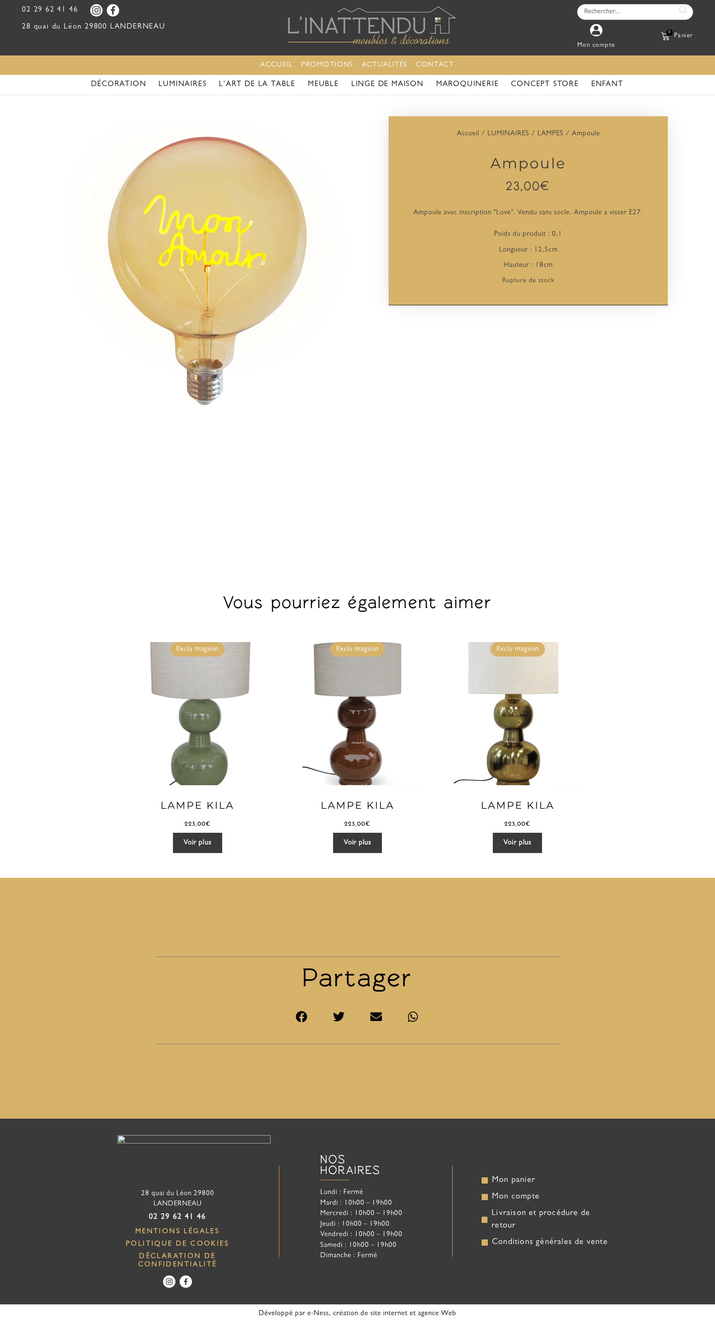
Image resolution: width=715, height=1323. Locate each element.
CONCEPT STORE (544, 85)
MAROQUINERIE (467, 85)
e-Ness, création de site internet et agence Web (381, 1313)
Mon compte (516, 1197)
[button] (301, 1016)
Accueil (276, 65)
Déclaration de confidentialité (177, 1260)
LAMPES (550, 133)
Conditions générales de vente (550, 1242)
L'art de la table (257, 85)
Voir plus (197, 842)
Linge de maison (387, 85)
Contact (435, 65)
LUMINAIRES (182, 85)
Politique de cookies (177, 1244)
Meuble (323, 85)
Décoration (118, 85)
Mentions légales (177, 1231)
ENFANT (607, 85)
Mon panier (513, 1180)
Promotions (327, 65)
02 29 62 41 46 (50, 10)
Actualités (385, 65)
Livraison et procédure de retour (542, 1219)
